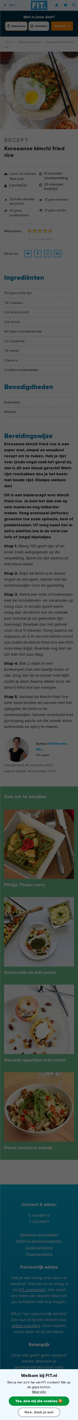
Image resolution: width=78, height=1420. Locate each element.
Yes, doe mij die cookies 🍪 (39, 1401)
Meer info (39, 1392)
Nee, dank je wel (39, 1412)
